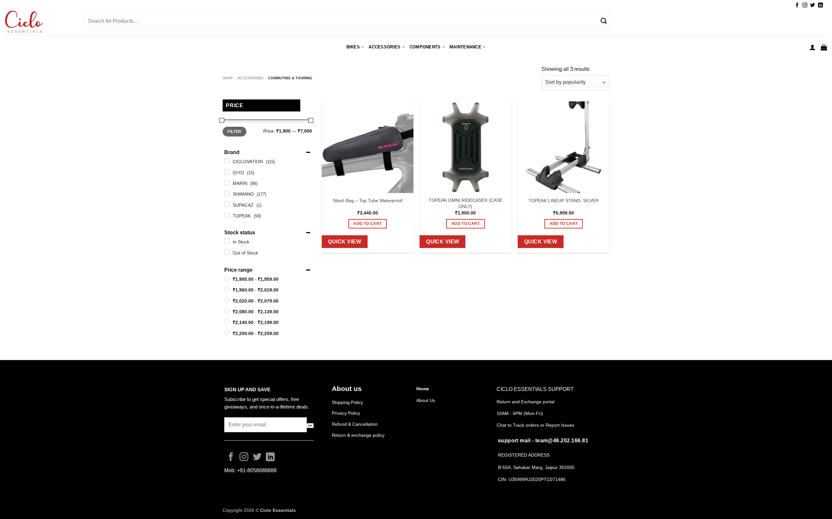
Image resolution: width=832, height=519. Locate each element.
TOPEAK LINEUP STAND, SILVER (563, 200)
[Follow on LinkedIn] (820, 5)
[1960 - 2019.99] (226, 289)
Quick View (344, 241)
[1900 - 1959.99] (226, 278)
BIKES (353, 47)
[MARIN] (226, 182)
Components (425, 47)
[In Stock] (226, 241)
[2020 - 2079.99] (226, 300)
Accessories (250, 78)
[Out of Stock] (226, 251)
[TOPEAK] (226, 215)
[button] (812, 47)
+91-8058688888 (257, 470)
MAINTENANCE (465, 47)
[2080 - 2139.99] (226, 311)
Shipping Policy (347, 402)
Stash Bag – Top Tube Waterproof (367, 200)
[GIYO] (226, 171)
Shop (228, 78)
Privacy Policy (346, 413)
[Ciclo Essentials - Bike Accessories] (39, 22)
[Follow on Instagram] (804, 5)
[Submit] (603, 21)
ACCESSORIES (384, 47)
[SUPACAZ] (226, 204)
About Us (425, 400)
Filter (234, 131)
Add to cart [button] (367, 224)
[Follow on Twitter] (812, 5)
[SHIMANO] (226, 193)
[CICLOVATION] (226, 160)
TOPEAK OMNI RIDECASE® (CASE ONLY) (465, 203)
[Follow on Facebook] (797, 5)
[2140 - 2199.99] (226, 321)
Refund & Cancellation (355, 424)
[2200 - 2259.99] (226, 332)
